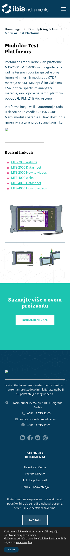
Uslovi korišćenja (35, 467)
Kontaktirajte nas (35, 320)
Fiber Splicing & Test (43, 29)
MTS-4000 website (24, 178)
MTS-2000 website (24, 162)
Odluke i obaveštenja (35, 487)
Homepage (13, 29)
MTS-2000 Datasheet (26, 167)
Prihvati (11, 549)
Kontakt (35, 520)
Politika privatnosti (35, 480)
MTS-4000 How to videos (29, 188)
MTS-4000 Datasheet (26, 183)
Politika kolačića (35, 474)
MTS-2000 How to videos (29, 173)
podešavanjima (24, 542)
